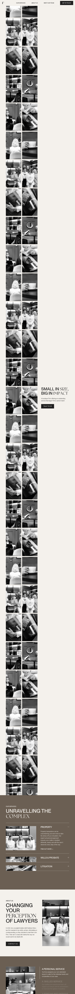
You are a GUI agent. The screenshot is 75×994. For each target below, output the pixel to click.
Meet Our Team (49, 3)
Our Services (20, 3)
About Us (34, 3)
